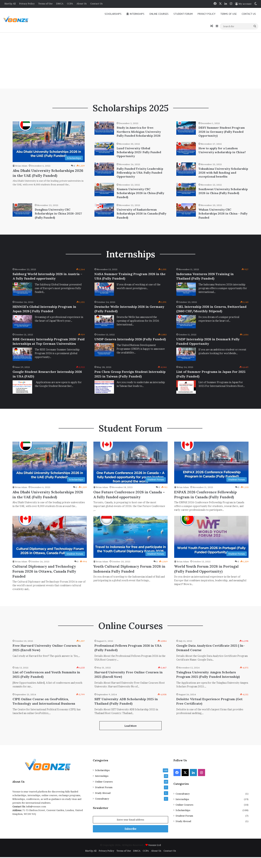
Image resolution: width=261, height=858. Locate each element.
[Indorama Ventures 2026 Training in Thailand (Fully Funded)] (186, 289)
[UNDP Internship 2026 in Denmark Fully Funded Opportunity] (186, 354)
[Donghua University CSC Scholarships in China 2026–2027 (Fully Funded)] (22, 210)
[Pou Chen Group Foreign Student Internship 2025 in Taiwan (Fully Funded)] (104, 387)
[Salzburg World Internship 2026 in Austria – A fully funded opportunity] (22, 289)
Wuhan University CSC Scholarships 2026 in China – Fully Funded (223, 213)
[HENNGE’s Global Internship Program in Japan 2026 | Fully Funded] (22, 321)
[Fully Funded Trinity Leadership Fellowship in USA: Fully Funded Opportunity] (104, 169)
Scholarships (113, 13)
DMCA (59, 3)
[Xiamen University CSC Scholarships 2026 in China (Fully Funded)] (104, 189)
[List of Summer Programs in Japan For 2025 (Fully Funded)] (186, 387)
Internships (136, 13)
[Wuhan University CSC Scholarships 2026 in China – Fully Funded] (186, 210)
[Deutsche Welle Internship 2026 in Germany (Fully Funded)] (104, 321)
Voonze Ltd (154, 845)
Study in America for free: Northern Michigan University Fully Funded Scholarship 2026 (139, 131)
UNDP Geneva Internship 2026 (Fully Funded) (130, 339)
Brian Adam (21, 165)
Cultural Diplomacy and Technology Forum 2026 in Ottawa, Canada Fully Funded (44, 571)
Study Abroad (102, 793)
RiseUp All (10, 3)
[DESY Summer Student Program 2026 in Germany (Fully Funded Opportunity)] (186, 128)
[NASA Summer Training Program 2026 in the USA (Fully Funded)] (104, 289)
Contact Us (96, 3)
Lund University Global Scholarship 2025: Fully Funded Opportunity (139, 152)
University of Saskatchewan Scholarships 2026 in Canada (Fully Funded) (141, 213)
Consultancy (102, 798)
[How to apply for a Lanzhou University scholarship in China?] (186, 148)
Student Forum (183, 13)
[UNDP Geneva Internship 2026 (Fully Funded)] (104, 349)
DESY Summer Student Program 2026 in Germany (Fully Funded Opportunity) (222, 131)
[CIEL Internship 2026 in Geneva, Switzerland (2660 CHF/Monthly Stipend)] (186, 321)
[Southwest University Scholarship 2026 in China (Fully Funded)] (186, 189)
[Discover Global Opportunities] (17, 20)
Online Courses (158, 13)
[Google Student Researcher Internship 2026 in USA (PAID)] (22, 387)
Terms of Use (45, 3)
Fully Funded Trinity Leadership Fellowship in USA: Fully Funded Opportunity (140, 172)
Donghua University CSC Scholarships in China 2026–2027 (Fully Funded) (58, 213)
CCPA (70, 3)
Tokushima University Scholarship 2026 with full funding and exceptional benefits (223, 172)
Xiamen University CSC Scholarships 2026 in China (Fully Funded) (140, 193)
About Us (82, 3)
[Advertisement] (130, 60)
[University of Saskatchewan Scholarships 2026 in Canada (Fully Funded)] (104, 210)
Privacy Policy (27, 3)
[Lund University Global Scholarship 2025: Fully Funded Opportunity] (104, 148)
